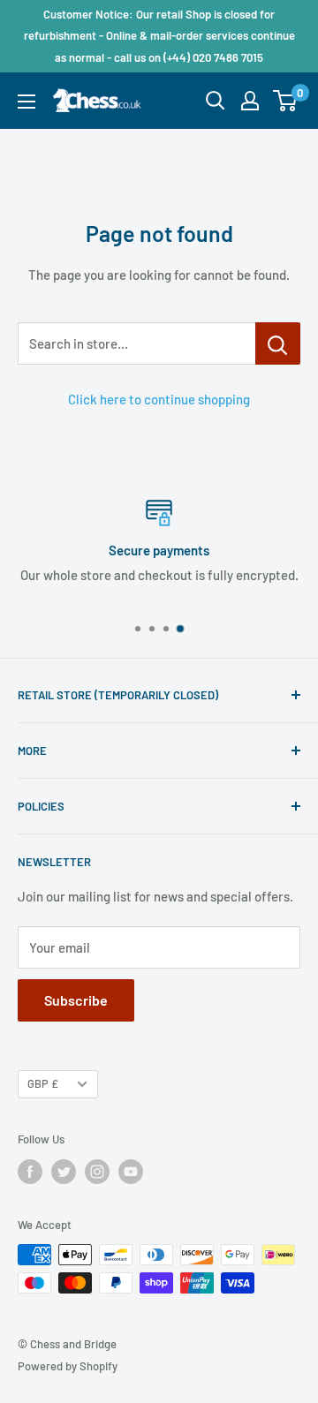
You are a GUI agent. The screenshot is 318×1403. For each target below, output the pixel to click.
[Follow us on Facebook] (30, 1171)
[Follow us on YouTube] (130, 1171)
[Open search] (215, 100)
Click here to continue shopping (159, 399)
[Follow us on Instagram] (97, 1171)
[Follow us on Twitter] (63, 1171)
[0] (286, 100)
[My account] (250, 100)
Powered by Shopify (67, 1366)
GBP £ (42, 1083)
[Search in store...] (277, 343)
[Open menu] (26, 101)
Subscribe (76, 1000)
